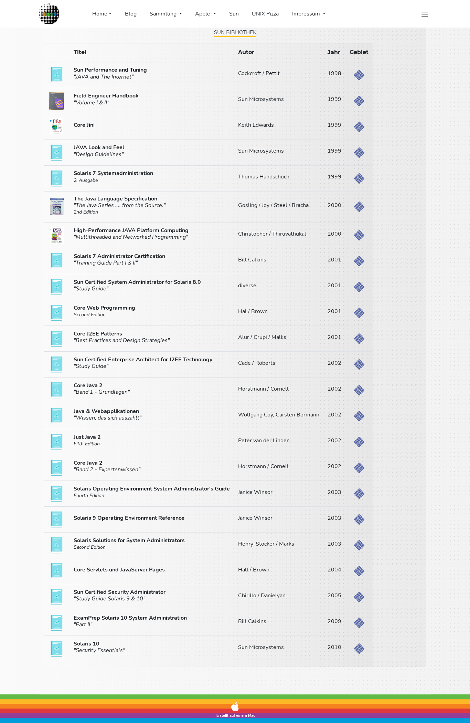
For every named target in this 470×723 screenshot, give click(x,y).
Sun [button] (234, 14)
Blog (131, 14)
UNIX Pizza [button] (265, 14)
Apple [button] (203, 14)
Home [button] (99, 14)
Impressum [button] (306, 14)
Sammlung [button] (164, 14)
